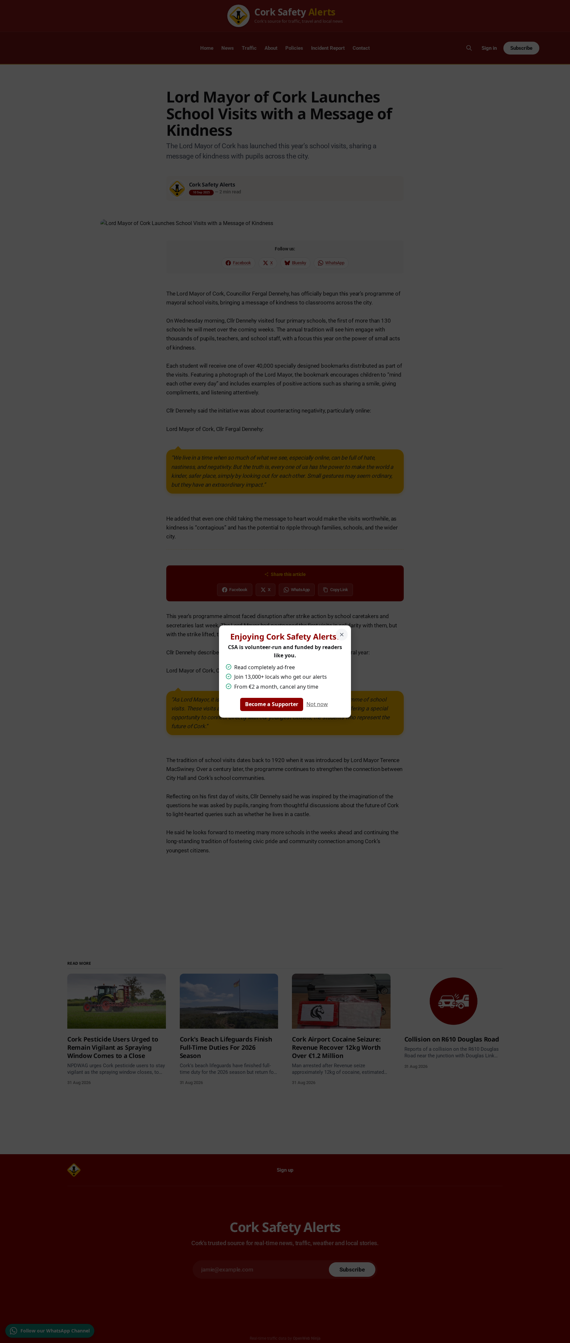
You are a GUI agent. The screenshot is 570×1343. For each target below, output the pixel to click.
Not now (317, 704)
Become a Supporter (271, 704)
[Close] (342, 635)
